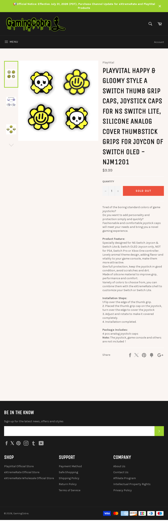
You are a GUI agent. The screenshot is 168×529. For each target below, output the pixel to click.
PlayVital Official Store (19, 466)
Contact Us (120, 472)
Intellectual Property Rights (132, 484)
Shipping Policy (69, 478)
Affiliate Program (124, 478)
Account (159, 42)
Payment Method (70, 466)
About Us (119, 466)
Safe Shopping (68, 472)
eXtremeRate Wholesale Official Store (29, 478)
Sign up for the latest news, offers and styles (34, 421)
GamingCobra (20, 513)
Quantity (108, 181)
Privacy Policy (122, 490)
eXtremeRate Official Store (21, 472)
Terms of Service (69, 490)
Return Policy (68, 484)
